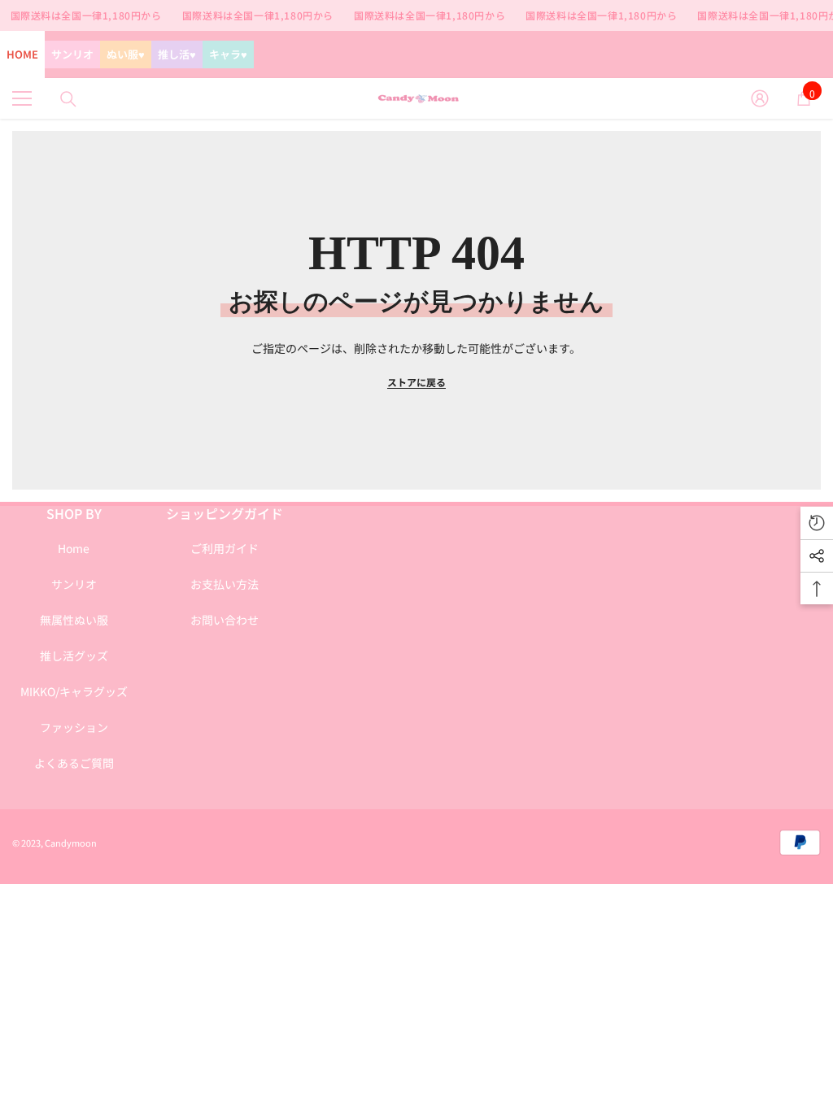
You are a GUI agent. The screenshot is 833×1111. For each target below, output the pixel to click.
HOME (22, 54)
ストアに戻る (416, 382)
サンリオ (72, 54)
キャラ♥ (228, 54)
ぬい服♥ (126, 54)
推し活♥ (177, 54)
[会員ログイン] (759, 98)
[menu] (22, 98)
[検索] (68, 99)
